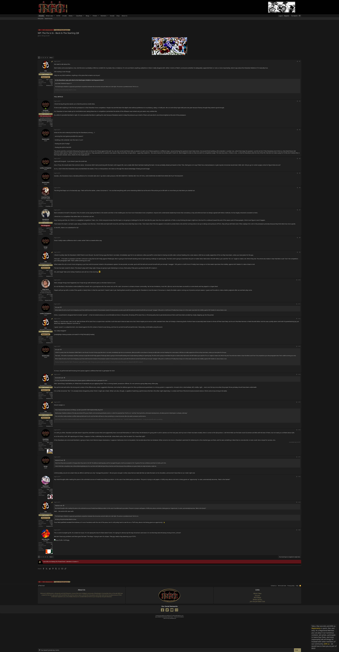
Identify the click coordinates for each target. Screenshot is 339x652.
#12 (299, 318)
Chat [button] (297, 650)
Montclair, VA (49, 85)
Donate (112, 16)
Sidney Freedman (76, 272)
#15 (299, 402)
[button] (54, 15)
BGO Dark (42, 585)
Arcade (64, 16)
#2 (299, 101)
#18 (299, 476)
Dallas (51, 234)
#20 (299, 530)
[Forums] (39, 30)
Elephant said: (58, 505)
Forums (41, 16)
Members (103, 16)
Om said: (57, 307)
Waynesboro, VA (49, 448)
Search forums (48, 18)
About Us (124, 16)
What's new (49, 16)
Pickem (95, 16)
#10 (299, 280)
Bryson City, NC (49, 300)
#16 (299, 430)
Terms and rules (282, 585)
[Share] (297, 61)
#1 (299, 61)
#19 (299, 502)
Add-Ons (166, 618)
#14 (299, 374)
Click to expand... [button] (177, 92)
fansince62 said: (59, 378)
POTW (58, 16)
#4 (299, 158)
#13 (299, 346)
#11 (299, 304)
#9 (299, 252)
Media (70, 16)
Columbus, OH (49, 206)
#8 (299, 237)
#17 (299, 457)
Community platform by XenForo (170, 615)
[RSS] (300, 586)
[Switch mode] (299, 15)
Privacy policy (291, 585)
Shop (118, 16)
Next (51, 57)
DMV (51, 548)
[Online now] (45, 109)
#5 (299, 173)
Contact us (273, 585)
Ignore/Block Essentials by (169, 616)
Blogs (87, 16)
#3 (299, 129)
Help (297, 585)
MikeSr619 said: (59, 460)
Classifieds (79, 16)
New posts (40, 18)
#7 (299, 210)
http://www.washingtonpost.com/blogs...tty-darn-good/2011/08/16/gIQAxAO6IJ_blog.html (79, 410)
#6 (299, 187)
